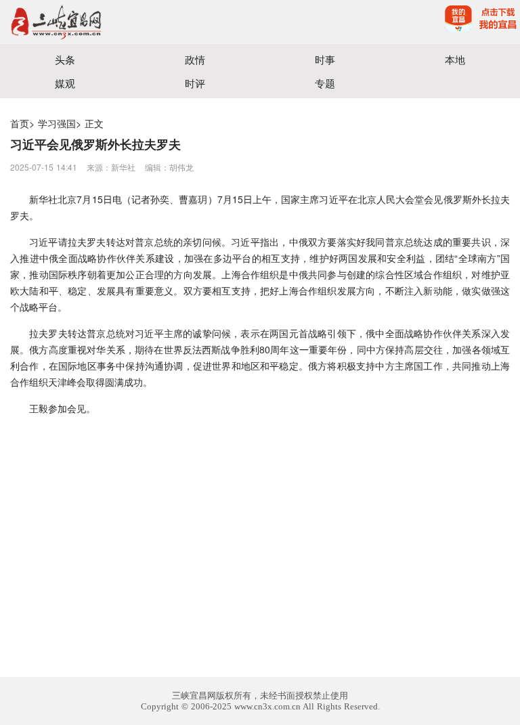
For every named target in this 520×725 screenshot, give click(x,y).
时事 (325, 59)
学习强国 (57, 123)
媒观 (65, 83)
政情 (195, 59)
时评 (195, 83)
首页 (19, 123)
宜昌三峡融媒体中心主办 (130, 22)
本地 (455, 59)
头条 (65, 59)
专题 (325, 83)
